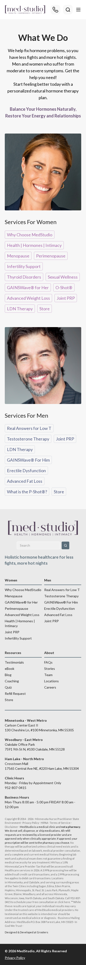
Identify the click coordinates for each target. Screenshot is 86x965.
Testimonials (14, 662)
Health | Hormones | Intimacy (34, 245)
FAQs (48, 662)
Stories (49, 668)
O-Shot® (63, 287)
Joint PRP (66, 298)
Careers (50, 687)
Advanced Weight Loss (28, 298)
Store (44, 308)
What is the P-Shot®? (27, 491)
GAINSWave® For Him (28, 460)
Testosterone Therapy (28, 438)
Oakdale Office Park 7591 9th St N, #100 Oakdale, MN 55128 (35, 744)
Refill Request (15, 693)
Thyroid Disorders (24, 277)
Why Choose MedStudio (29, 234)
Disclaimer (11, 826)
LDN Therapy (20, 308)
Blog (8, 675)
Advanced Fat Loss (24, 481)
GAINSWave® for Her (28, 287)
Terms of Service (60, 822)
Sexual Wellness (63, 277)
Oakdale (34, 882)
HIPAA (44, 822)
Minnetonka (15, 882)
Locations (51, 681)
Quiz (8, 687)
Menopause (18, 255)
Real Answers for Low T (29, 428)
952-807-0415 (15, 788)
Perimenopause (50, 255)
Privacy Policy (30, 822)
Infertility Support (24, 266)
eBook (9, 668)
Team (48, 675)
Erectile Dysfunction (26, 470)
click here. (64, 902)
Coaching (12, 681)
